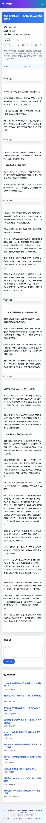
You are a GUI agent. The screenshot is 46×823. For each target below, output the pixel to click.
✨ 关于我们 (28, 819)
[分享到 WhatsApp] (18, 44)
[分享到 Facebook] (14, 44)
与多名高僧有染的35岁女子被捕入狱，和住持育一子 (22, 684)
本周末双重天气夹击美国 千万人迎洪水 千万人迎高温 (23, 721)
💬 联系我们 (39, 819)
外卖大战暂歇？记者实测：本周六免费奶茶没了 (22, 697)
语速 (25, 66)
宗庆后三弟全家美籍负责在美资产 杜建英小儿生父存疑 (22, 745)
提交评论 (9, 661)
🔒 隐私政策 (7, 819)
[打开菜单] (42, 4)
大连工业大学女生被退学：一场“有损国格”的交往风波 (22, 709)
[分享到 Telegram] (5, 44)
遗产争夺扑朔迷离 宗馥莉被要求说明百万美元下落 (22, 758)
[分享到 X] (9, 44)
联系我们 (28, 56)
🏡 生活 (12, 31)
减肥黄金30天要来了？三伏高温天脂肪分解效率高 (22, 779)
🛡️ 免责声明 (17, 819)
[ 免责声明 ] (11, 59)
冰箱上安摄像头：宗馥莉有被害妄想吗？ (20, 769)
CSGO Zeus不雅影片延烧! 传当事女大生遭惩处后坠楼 (22, 733)
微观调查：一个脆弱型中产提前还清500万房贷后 (22, 792)
